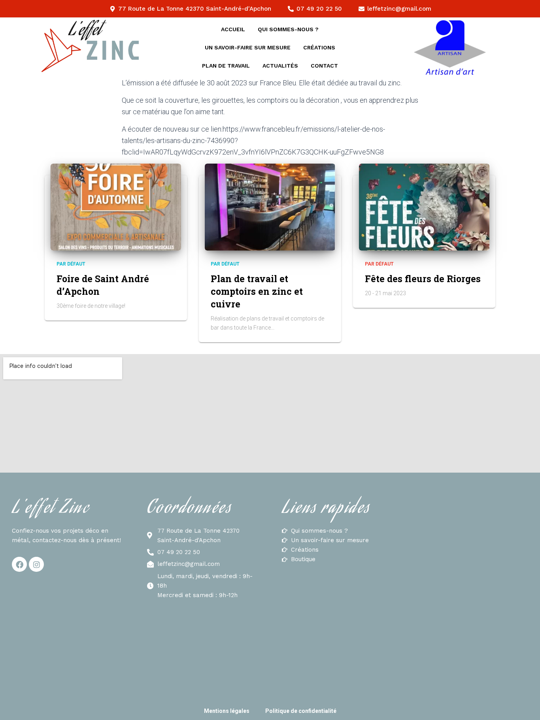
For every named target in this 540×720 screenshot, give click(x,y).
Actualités (280, 65)
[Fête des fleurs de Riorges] (424, 207)
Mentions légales (226, 711)
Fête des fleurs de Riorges (423, 279)
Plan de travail (226, 65)
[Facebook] (19, 564)
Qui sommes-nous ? (288, 29)
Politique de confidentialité (300, 711)
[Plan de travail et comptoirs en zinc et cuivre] (270, 207)
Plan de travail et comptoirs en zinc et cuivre (257, 291)
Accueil (233, 29)
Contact (324, 65)
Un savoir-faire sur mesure (248, 47)
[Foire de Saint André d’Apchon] (116, 207)
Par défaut (71, 264)
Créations (319, 47)
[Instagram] (36, 564)
